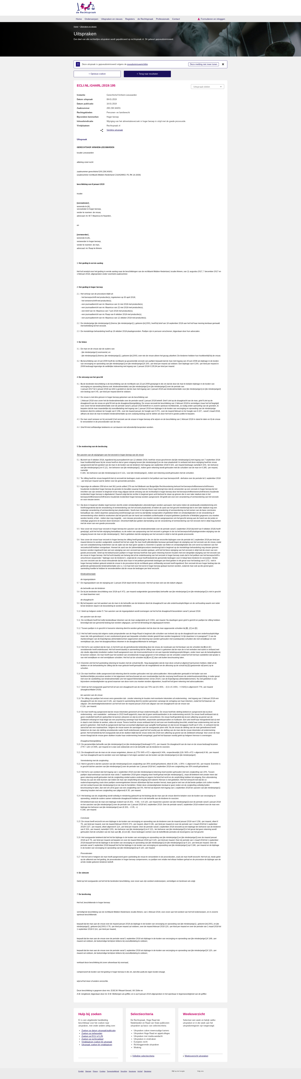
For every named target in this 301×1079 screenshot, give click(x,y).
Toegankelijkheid (113, 1071)
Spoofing (124, 1071)
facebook (210, 1071)
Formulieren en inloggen (213, 19)
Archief (140, 1071)
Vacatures (132, 1071)
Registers (130, 19)
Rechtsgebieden (84, 112)
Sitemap (88, 1071)
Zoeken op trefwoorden (92, 1033)
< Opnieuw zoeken (97, 74)
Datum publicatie (85, 104)
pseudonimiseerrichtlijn (137, 64)
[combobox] (207, 86)
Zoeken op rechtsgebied (92, 1039)
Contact (176, 19)
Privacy (95, 1071)
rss (187, 1071)
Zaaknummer (83, 108)
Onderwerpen (91, 19)
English (81, 1071)
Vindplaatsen (83, 125)
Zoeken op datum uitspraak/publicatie (99, 1030)
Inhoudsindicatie (85, 121)
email (191, 1071)
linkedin (218, 1071)
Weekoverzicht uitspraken (196, 1056)
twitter (206, 1071)
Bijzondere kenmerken (88, 117)
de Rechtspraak (145, 19)
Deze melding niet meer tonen (203, 64)
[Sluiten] (223, 64)
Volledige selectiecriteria (143, 1056)
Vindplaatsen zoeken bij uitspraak (97, 1042)
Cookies (102, 1071)
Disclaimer (147, 1071)
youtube (222, 1071)
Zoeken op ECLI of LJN (92, 1036)
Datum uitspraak (85, 99)
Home (79, 19)
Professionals (162, 19)
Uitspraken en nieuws (111, 19)
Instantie (81, 95)
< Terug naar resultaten (147, 74)
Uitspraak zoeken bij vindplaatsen (97, 1044)
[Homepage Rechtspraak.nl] (84, 7)
